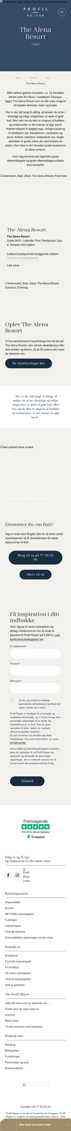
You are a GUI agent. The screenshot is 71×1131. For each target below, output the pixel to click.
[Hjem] (35, 12)
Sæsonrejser (13, 925)
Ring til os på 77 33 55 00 (35, 557)
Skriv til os (35, 574)
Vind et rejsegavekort (18, 979)
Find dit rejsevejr (15, 931)
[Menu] (62, 12)
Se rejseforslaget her (28, 363)
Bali (48, 77)
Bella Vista (11, 1020)
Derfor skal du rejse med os (22, 1009)
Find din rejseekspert (18, 961)
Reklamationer (14, 1068)
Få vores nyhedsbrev (18, 973)
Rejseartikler (13, 902)
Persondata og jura (16, 1062)
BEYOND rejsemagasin (19, 914)
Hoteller (33, 77)
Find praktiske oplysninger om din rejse (29, 937)
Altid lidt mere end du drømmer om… (27, 1003)
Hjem (18, 77)
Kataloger (11, 919)
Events (9, 908)
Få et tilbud (12, 967)
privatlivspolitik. (18, 742)
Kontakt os (11, 955)
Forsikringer (12, 1056)
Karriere (10, 1014)
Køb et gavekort (14, 985)
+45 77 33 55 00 (40, 1106)
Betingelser (12, 1050)
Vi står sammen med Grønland (23, 1026)
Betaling (10, 1044)
